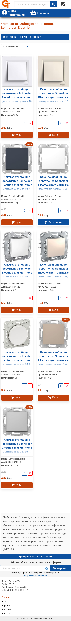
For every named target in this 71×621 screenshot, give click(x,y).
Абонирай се (60, 568)
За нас (5, 601)
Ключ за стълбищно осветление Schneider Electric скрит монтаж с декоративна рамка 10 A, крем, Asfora (53, 97)
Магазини (6, 609)
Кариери (6, 605)
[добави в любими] (30, 123)
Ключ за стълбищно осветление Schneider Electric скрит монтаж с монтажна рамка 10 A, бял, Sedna (53, 185)
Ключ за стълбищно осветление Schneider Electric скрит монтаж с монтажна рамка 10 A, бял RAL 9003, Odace (17, 360)
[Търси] (53, 4)
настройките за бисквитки (35, 576)
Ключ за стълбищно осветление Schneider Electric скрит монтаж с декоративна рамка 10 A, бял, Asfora (17, 97)
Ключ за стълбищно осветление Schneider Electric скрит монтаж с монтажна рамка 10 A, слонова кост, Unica (53, 272)
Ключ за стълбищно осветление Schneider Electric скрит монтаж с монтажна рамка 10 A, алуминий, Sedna (17, 447)
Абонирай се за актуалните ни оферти (35, 562)
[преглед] (24, 123)
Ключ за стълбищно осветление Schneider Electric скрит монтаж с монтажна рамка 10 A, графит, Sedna (17, 185)
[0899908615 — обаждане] (63, 4)
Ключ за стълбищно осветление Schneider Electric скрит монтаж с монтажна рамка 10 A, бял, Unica (17, 272)
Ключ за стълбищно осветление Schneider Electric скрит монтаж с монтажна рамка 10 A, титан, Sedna (53, 360)
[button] (66, 13)
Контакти (6, 613)
